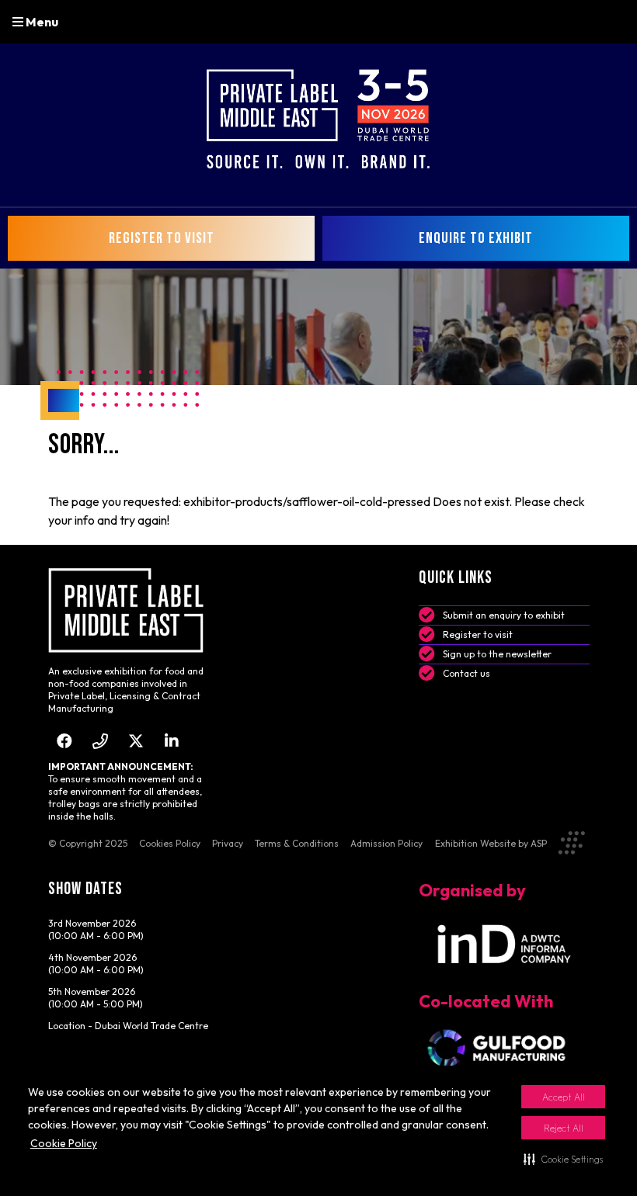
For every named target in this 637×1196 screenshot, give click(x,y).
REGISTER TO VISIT (161, 238)
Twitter (136, 740)
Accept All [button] (563, 1097)
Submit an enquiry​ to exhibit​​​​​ (504, 615)
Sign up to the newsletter (497, 654)
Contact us (466, 673)
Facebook (65, 740)
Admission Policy (386, 843)
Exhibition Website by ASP (491, 843)
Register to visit (478, 634)
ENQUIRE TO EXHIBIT (476, 238)
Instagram (100, 740)
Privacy (227, 843)
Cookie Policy (63, 1143)
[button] (563, 1158)
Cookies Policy (169, 843)
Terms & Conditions (297, 843)
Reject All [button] (563, 1128)
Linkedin (172, 740)
